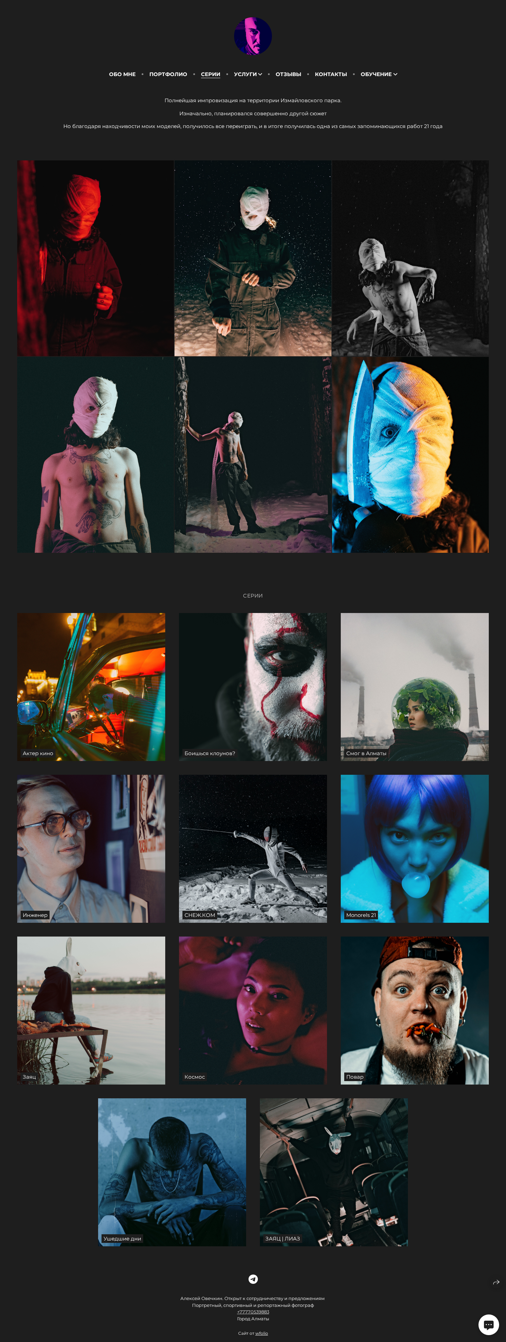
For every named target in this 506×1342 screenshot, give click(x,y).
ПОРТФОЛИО (168, 74)
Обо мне (122, 74)
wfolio (261, 1333)
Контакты (331, 74)
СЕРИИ (210, 74)
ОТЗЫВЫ (288, 74)
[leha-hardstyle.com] (253, 36)
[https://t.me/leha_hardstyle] (253, 1279)
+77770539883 (253, 1311)
